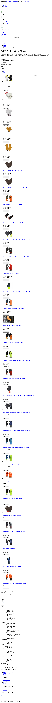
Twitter (4, 689)
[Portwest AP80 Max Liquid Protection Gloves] (8, 563)
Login (4, 5)
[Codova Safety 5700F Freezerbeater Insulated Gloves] (8, 580)
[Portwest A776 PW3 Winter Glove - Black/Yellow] (8, 81)
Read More (3, 59)
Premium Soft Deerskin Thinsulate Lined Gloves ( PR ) (13, 118)
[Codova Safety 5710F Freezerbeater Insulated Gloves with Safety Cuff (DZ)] (8, 478)
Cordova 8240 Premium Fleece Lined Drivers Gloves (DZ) (14, 101)
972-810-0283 (6, 29)
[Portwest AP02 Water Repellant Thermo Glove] (8, 322)
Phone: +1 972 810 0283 (8, 672)
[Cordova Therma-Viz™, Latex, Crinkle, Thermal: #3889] (8, 461)
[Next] (4, 72)
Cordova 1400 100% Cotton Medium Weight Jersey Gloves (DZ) (15, 187)
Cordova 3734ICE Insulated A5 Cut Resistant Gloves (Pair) (14, 531)
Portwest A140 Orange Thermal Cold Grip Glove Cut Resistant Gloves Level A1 (18, 395)
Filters (2, 605)
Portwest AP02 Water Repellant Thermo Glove (12, 325)
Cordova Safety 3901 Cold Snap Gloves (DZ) (11, 273)
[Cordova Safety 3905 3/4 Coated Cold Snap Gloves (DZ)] (8, 375)
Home (4, 45)
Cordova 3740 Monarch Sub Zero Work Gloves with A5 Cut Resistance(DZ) (17, 360)
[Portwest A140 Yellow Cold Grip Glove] (8, 289)
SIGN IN (5, 681)
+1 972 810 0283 (25, 1)
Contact (5, 4)
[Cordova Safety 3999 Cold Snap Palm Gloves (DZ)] (8, 495)
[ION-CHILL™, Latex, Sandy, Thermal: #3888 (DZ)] (8, 202)
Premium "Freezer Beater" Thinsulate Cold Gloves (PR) (14, 135)
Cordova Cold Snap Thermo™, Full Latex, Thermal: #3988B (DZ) (16, 447)
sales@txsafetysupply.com (12, 1)
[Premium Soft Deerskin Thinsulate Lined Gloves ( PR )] (8, 116)
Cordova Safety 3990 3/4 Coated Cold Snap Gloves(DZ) (13, 342)
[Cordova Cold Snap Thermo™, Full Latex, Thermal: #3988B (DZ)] (8, 444)
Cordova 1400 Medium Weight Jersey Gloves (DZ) (13, 170)
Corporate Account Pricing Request (10, 9)
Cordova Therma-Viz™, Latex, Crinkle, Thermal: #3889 (14, 464)
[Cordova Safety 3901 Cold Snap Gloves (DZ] (8, 271)
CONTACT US (6, 680)
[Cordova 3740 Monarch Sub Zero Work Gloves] (8, 357)
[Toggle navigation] (1, 12)
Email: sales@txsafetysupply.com (10, 674)
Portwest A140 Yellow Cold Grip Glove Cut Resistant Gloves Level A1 (16, 291)
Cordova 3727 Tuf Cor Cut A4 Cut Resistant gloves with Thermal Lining (17, 430)
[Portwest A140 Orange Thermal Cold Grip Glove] (8, 392)
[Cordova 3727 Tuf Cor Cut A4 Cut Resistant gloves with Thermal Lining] (8, 427)
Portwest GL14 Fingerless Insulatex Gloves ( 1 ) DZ (13, 222)
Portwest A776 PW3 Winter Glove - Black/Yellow (12, 84)
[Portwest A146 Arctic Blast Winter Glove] (8, 409)
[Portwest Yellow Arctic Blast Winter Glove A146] (8, 237)
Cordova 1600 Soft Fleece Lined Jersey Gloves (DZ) (13, 515)
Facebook (5, 690)
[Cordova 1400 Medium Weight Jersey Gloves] (8, 168)
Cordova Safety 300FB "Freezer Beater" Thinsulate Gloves (14, 153)
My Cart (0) (3, 34)
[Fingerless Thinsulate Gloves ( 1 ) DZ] (8, 220)
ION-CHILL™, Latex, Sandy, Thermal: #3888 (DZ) (13, 204)
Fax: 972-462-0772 (7, 673)
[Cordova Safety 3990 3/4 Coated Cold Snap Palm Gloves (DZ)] (8, 339)
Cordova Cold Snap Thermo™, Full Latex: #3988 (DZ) (13, 308)
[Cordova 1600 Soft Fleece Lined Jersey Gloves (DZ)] (8, 512)
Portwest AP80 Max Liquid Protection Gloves (12, 566)
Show (2, 61)
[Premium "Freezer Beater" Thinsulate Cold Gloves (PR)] (8, 133)
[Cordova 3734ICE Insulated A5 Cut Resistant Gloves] (8, 528)
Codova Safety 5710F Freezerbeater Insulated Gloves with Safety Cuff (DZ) (17, 481)
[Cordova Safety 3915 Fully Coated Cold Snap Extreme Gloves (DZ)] (8, 254)
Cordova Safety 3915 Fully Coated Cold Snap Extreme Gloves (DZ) (16, 256)
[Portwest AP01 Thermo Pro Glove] (8, 545)
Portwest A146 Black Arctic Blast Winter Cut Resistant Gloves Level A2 (16, 412)
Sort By (3, 60)
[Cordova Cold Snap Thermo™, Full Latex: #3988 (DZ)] (8, 306)
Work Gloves (6, 46)
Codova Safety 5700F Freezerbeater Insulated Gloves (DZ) (14, 583)
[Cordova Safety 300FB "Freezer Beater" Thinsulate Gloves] (8, 151)
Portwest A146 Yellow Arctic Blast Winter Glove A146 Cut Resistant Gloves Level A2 (19, 239)
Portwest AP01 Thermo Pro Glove (9, 548)
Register (5, 6)
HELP (4, 683)
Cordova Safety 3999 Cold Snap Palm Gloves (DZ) (12, 498)
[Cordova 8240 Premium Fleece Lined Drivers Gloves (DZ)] (8, 99)
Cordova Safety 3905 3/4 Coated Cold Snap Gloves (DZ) (14, 378)
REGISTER (6, 682)
